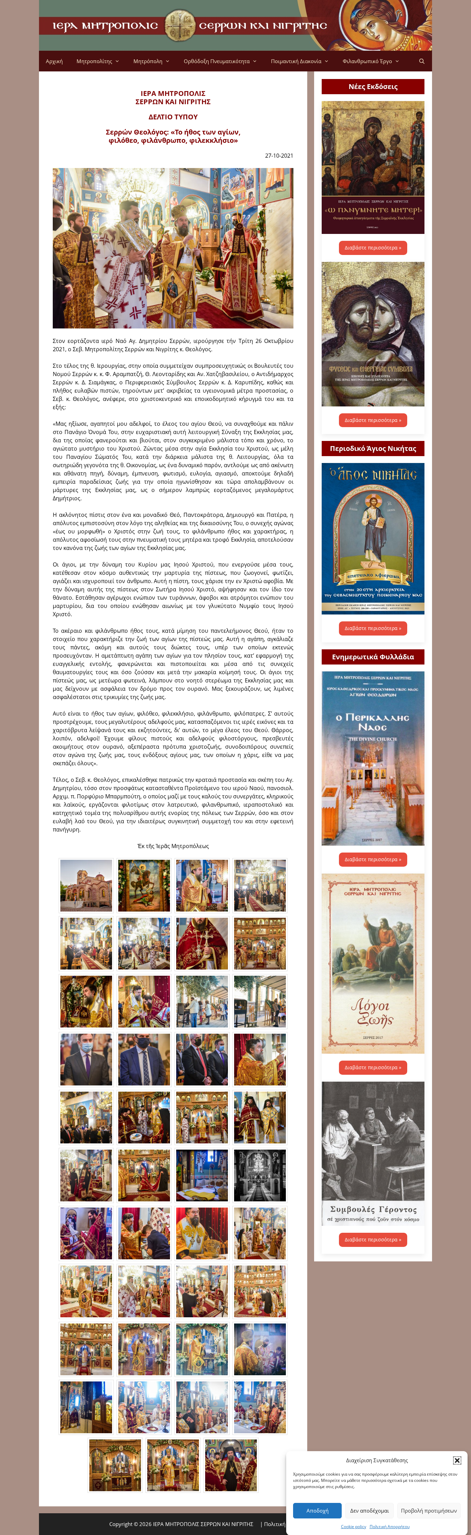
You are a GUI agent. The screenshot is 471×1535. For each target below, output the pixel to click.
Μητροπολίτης (94, 61)
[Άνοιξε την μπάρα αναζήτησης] (422, 61)
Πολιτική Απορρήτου (390, 1526)
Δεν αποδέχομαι (369, 1510)
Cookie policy (353, 1526)
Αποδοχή (318, 1510)
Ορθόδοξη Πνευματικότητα (217, 61)
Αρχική (54, 61)
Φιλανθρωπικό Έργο (367, 61)
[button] (457, 1460)
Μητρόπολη (147, 61)
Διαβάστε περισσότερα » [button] (373, 247)
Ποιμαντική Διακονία (296, 61)
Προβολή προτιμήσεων (429, 1510)
